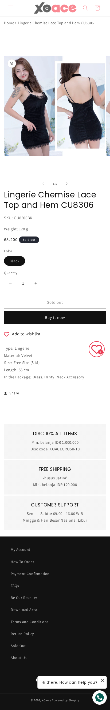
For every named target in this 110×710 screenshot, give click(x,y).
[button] (11, 8)
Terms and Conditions (30, 621)
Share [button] (14, 393)
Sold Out (18, 645)
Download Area (24, 609)
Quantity (10, 273)
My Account (20, 549)
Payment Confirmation (30, 573)
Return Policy (22, 633)
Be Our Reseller (24, 597)
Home (9, 22)
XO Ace (46, 700)
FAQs (15, 585)
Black (17, 262)
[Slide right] (67, 183)
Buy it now (55, 317)
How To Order (22, 561)
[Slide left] (43, 183)
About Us (19, 657)
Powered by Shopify (65, 700)
